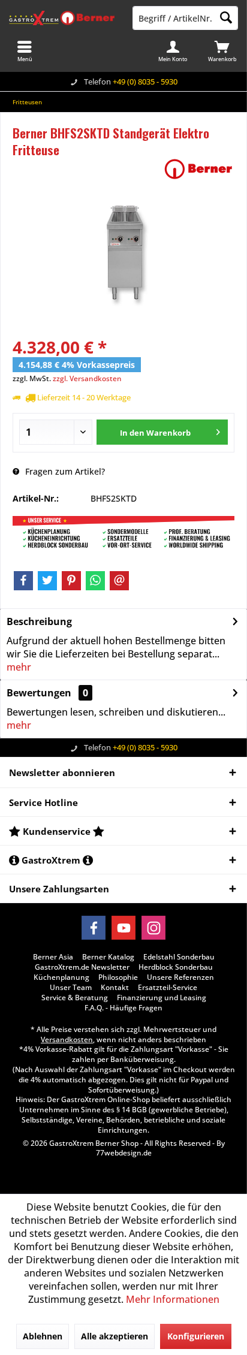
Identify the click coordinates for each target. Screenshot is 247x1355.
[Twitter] (47, 580)
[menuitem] (222, 51)
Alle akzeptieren (114, 1336)
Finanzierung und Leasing (161, 998)
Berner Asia (53, 957)
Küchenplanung (61, 977)
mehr (19, 667)
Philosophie (118, 977)
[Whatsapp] (95, 580)
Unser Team (71, 987)
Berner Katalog (108, 957)
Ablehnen (42, 1336)
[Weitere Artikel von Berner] (198, 169)
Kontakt (115, 987)
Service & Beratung (74, 998)
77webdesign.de (124, 1153)
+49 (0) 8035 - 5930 (145, 81)
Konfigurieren (195, 1336)
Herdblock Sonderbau (175, 967)
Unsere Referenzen (180, 977)
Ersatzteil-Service (167, 987)
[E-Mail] (119, 580)
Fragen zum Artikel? (64, 471)
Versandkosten (67, 1039)
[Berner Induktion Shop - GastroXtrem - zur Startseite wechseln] (62, 18)
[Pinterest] (71, 580)
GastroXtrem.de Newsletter (82, 967)
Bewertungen (39, 692)
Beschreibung (39, 621)
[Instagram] (153, 928)
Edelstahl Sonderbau (179, 957)
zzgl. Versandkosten (87, 378)
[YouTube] (123, 928)
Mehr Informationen (172, 1299)
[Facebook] (23, 580)
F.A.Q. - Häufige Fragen (123, 1008)
